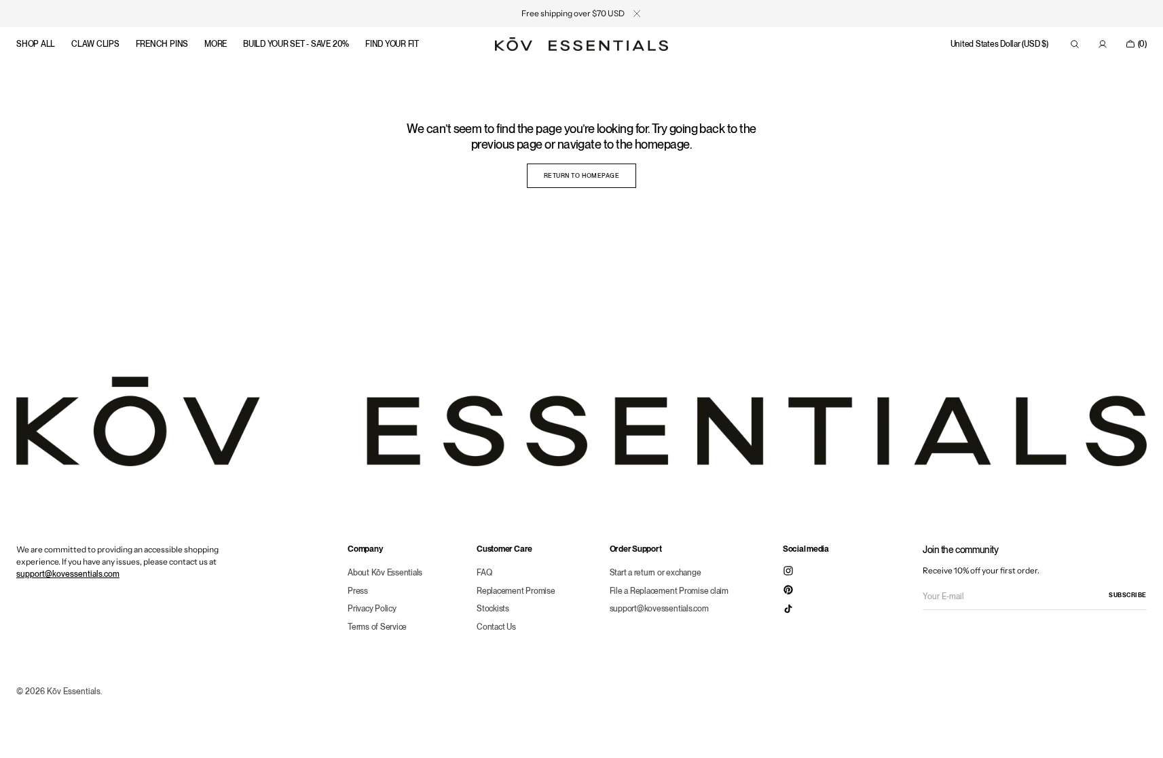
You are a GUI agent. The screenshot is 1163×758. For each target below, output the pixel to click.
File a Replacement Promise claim (669, 591)
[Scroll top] (1143, 738)
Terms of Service (377, 627)
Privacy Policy (372, 608)
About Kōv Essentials (385, 572)
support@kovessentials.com (67, 574)
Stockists (493, 608)
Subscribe (1128, 595)
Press (358, 591)
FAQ (484, 572)
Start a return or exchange (655, 572)
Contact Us (496, 627)
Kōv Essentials (73, 691)
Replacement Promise (516, 591)
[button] (999, 44)
